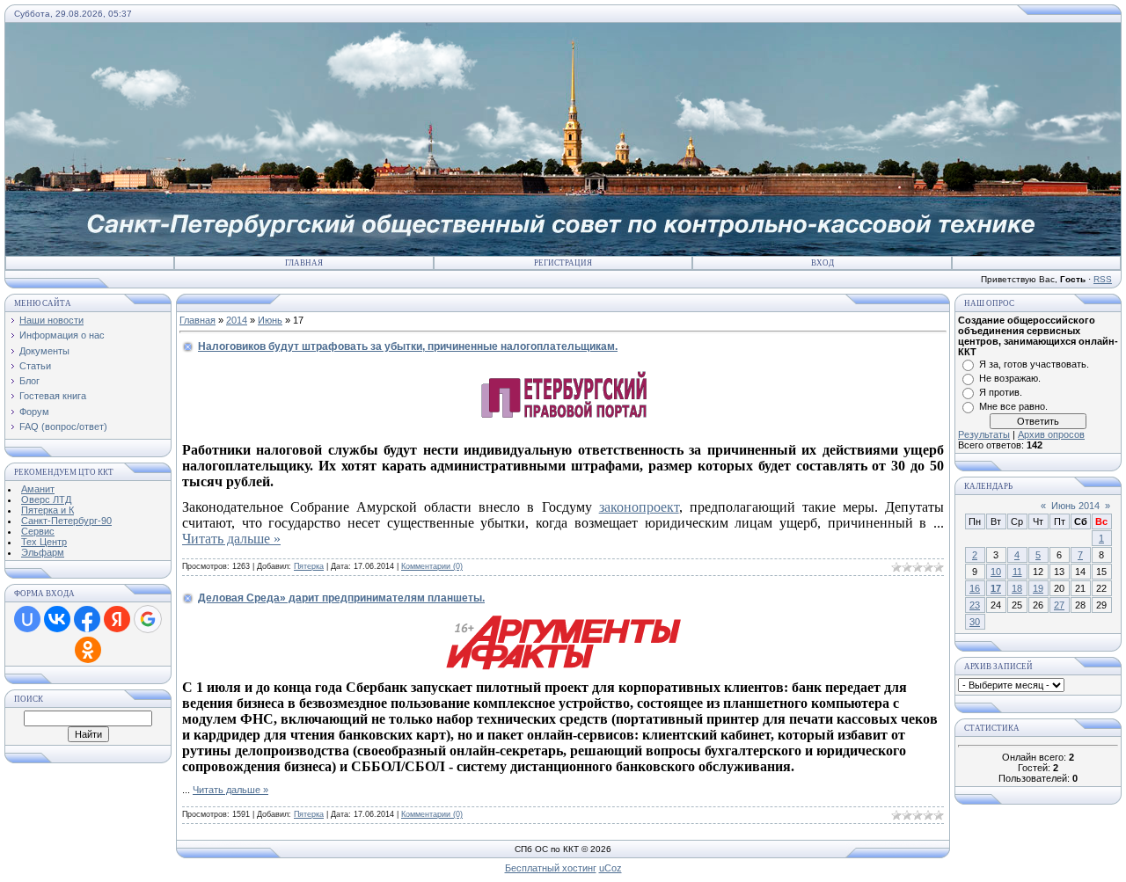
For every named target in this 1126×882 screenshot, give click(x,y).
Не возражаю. (1010, 378)
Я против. (1000, 392)
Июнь (270, 320)
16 (974, 588)
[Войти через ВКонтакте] (57, 619)
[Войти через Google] (148, 619)
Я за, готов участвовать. (1034, 364)
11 (1017, 571)
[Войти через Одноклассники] (88, 650)
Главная (304, 263)
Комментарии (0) (432, 566)
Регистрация (563, 263)
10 (996, 571)
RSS (1102, 279)
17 (996, 588)
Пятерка (309, 566)
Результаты (984, 434)
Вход (822, 263)
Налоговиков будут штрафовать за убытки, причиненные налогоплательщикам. (408, 346)
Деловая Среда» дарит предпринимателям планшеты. (341, 598)
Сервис (38, 531)
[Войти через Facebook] (87, 619)
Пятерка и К (47, 510)
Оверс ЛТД (46, 499)
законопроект (639, 506)
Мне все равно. (1013, 406)
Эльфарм (42, 552)
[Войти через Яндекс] (117, 619)
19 (1038, 588)
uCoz (610, 868)
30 (974, 621)
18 (1017, 588)
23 (974, 605)
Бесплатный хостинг (550, 868)
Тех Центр (44, 541)
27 (1059, 605)
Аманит (38, 489)
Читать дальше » (231, 538)
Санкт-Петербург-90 (66, 520)
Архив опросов (1051, 434)
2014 (236, 320)
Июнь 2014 (1075, 505)
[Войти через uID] (27, 619)
